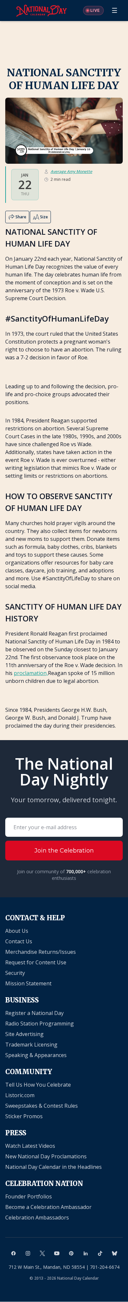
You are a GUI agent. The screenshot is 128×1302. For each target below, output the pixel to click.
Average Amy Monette (71, 171)
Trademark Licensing (31, 1044)
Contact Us (18, 941)
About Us (16, 930)
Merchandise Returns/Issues (40, 951)
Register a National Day (34, 1013)
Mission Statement (28, 983)
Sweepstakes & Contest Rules (41, 1105)
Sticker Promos (24, 1116)
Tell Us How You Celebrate (38, 1084)
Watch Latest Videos (30, 1145)
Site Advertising (24, 1034)
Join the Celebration (64, 850)
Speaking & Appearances (36, 1055)
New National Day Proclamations (46, 1156)
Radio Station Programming (39, 1023)
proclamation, (31, 673)
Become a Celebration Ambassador (48, 1207)
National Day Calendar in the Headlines (53, 1166)
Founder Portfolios (28, 1196)
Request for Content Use (35, 962)
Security (15, 972)
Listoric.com (19, 1095)
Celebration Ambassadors (37, 1217)
